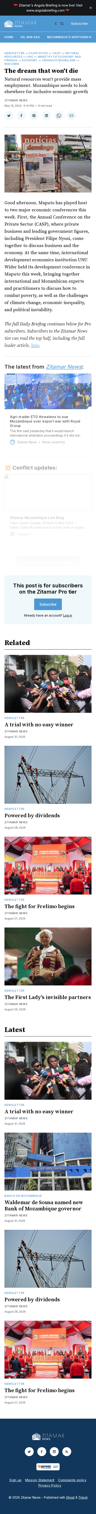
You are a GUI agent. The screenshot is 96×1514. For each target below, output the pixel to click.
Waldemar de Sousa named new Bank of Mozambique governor (43, 1205)
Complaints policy (72, 1480)
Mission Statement (39, 1480)
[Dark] (56, 23)
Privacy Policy (49, 1485)
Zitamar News (15, 100)
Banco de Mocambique (23, 1195)
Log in (67, 615)
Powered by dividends (32, 815)
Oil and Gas (30, 37)
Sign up (15, 1480)
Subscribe (79, 23)
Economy (30, 60)
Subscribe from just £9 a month (48, 562)
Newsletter (14, 53)
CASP (56, 53)
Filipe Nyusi (38, 53)
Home (8, 37)
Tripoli (83, 1497)
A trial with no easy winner (38, 724)
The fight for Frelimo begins (39, 906)
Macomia (11, 63)
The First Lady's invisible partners (47, 997)
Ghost (70, 1497)
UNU (30, 56)
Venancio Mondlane (59, 60)
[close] (90, 7)
